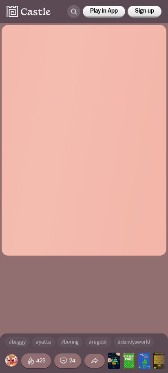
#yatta (43, 341)
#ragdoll (98, 341)
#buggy (17, 341)
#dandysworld (134, 341)
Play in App (104, 11)
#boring (70, 341)
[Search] (73, 11)
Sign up (144, 11)
